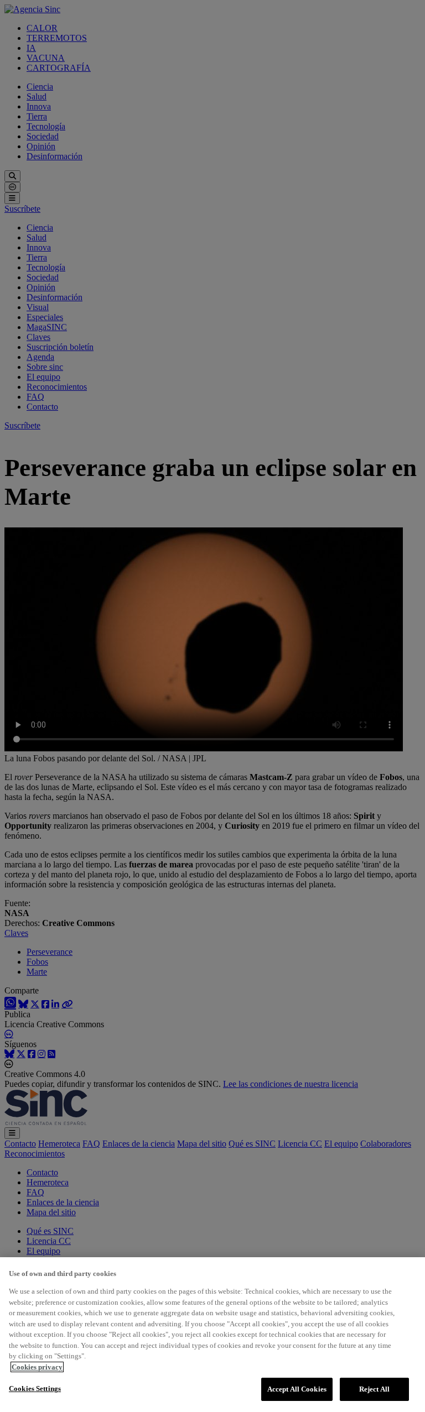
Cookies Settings (35, 1388)
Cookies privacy (37, 1367)
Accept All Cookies (296, 1389)
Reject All (374, 1389)
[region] (212, 1334)
